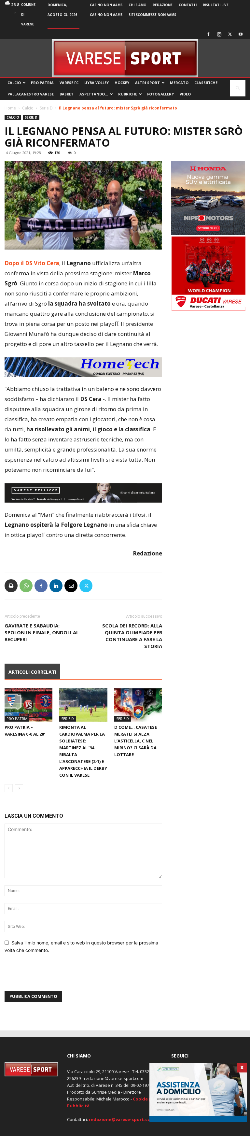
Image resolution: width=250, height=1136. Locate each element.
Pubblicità (78, 1106)
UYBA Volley (96, 82)
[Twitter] (230, 34)
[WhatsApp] (26, 585)
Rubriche (127, 94)
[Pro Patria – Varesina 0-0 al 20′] (28, 704)
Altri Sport (147, 82)
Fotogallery (160, 94)
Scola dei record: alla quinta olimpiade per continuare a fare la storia (132, 635)
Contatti (188, 5)
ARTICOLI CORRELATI (32, 672)
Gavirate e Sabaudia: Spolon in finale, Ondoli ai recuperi (41, 632)
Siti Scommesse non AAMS (152, 14)
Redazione (163, 5)
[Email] (70, 585)
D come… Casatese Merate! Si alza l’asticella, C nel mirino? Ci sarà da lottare (135, 740)
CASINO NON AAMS (106, 5)
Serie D (46, 108)
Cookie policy (147, 1099)
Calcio (14, 82)
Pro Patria (42, 82)
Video (185, 94)
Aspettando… (93, 94)
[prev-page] (9, 788)
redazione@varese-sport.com (121, 1119)
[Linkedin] (55, 585)
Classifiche (205, 82)
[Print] (11, 585)
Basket (67, 94)
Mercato (179, 82)
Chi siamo (137, 5)
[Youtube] (240, 34)
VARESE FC (69, 82)
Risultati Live (216, 5)
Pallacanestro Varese (30, 94)
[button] (237, 88)
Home (10, 108)
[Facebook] (208, 34)
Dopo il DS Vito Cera (32, 263)
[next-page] (19, 788)
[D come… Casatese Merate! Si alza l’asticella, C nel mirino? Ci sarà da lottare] (138, 704)
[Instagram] (219, 34)
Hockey (122, 82)
